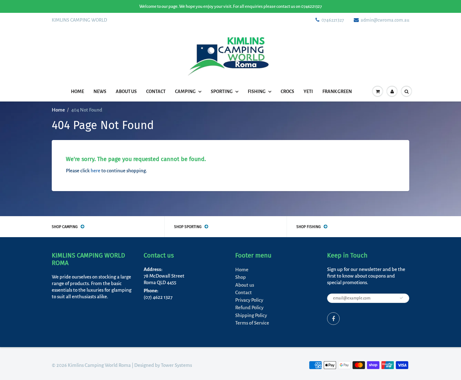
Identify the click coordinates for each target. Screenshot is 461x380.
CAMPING (185, 91)
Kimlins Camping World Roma (99, 365)
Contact (156, 91)
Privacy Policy (249, 300)
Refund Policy (249, 307)
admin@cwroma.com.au (385, 20)
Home (77, 91)
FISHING (257, 91)
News (99, 91)
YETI (308, 91)
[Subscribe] (401, 298)
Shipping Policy (251, 315)
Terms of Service (252, 322)
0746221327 (332, 20)
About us (126, 91)
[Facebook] (333, 318)
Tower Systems (176, 365)
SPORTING (222, 91)
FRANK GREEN (337, 91)
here (95, 170)
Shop (240, 277)
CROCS (287, 91)
